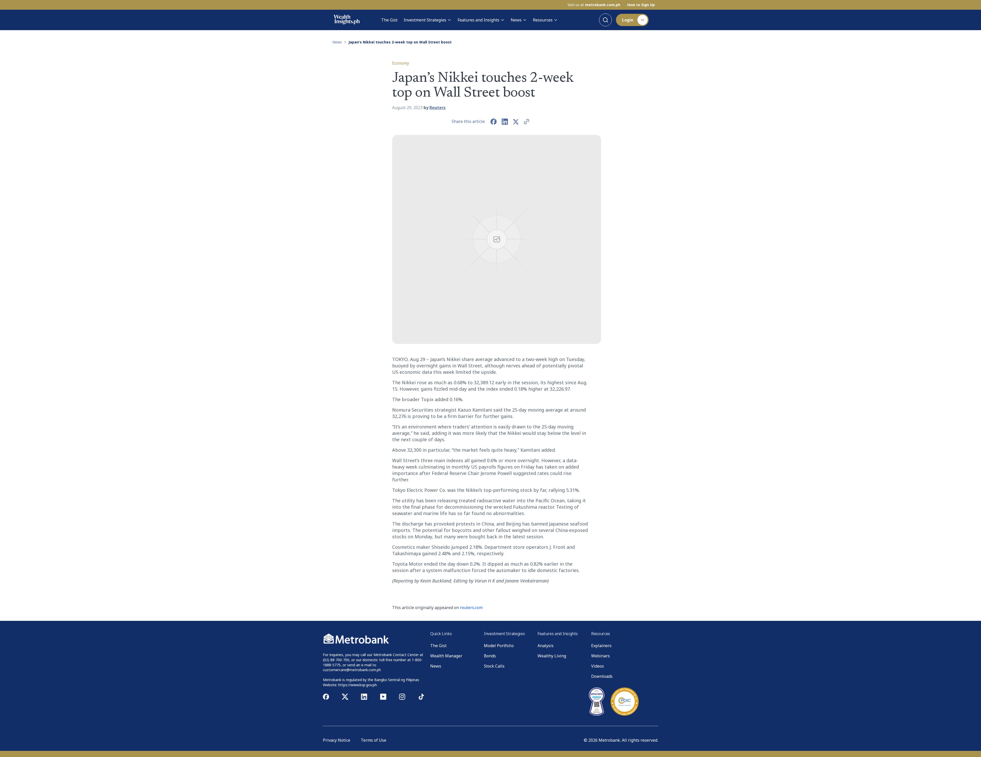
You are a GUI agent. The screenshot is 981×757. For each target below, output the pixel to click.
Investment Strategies (425, 20)
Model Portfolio (499, 645)
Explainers (601, 645)
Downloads (602, 676)
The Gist (389, 20)
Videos (597, 666)
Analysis (546, 645)
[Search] (605, 20)
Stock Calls (494, 666)
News (516, 20)
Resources (543, 20)
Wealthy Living (552, 656)
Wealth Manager (446, 656)
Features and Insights (478, 20)
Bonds (490, 656)
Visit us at (594, 5)
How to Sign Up (641, 5)
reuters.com (471, 607)
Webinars (600, 656)
